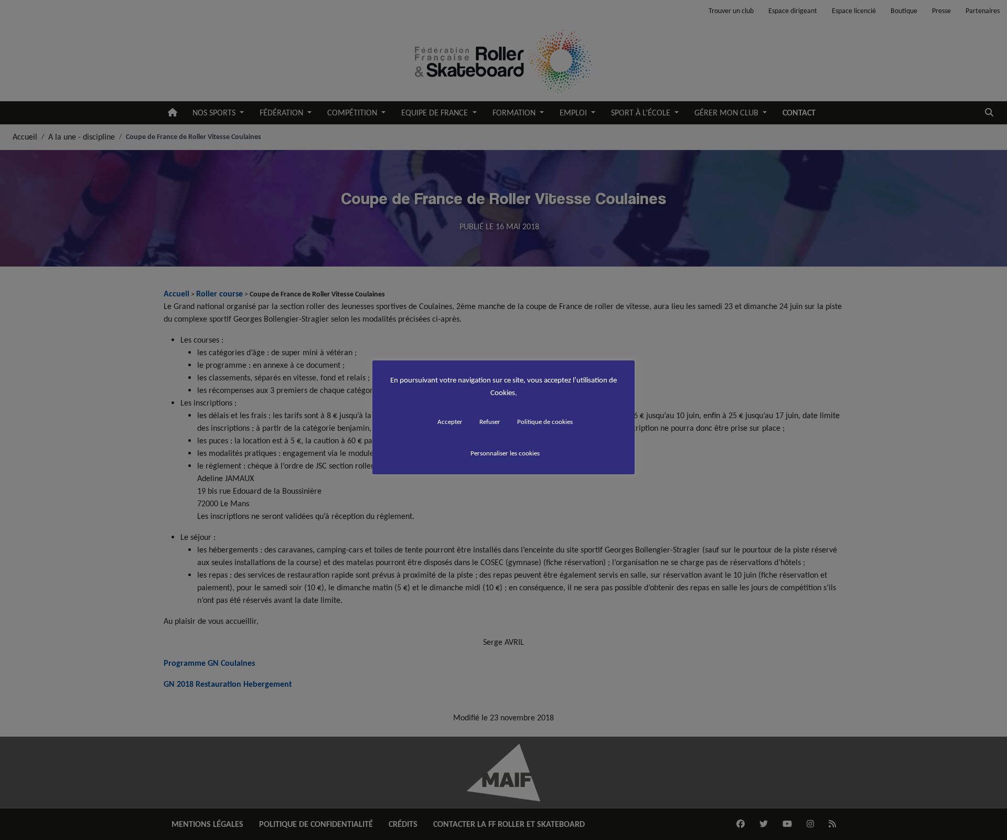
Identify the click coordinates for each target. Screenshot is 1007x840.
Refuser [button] (489, 422)
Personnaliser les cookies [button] (505, 453)
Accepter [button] (450, 422)
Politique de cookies (545, 422)
